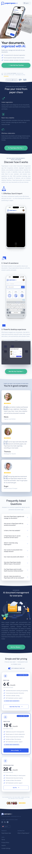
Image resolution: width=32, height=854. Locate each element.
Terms (3, 839)
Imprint (3, 845)
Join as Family (15, 750)
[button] (27, 3)
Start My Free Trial (15, 706)
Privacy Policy (5, 842)
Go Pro (15, 787)
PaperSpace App (6, 833)
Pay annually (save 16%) (18, 668)
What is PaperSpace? (23, 833)
